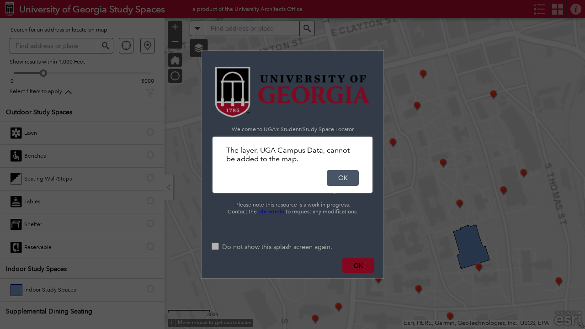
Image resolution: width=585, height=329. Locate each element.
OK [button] (343, 178)
